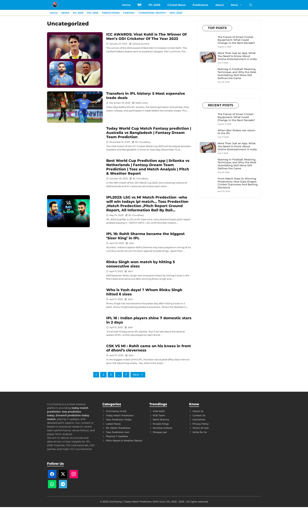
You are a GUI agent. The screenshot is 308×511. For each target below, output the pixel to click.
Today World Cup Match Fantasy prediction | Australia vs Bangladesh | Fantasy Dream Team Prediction (148, 132)
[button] (251, 5)
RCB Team (159, 415)
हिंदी (139, 5)
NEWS (65, 12)
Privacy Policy (200, 423)
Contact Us (198, 415)
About (219, 5)
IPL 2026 (154, 5)
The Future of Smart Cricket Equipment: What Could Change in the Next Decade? (236, 40)
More (234, 5)
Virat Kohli (159, 411)
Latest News (113, 423)
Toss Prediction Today (119, 419)
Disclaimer (198, 419)
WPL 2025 (176, 12)
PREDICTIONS (111, 12)
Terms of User (200, 427)
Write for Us (199, 432)
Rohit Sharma (161, 419)
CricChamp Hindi (116, 411)
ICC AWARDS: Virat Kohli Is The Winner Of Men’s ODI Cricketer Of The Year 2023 (146, 36)
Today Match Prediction (120, 415)
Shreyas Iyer (160, 432)
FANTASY (129, 12)
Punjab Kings (161, 423)
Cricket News (176, 5)
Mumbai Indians (162, 427)
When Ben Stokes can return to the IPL (236, 132)
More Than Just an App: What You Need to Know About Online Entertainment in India (237, 56)
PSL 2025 (92, 12)
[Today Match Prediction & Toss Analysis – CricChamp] (55, 5)
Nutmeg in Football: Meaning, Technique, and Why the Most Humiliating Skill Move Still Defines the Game (237, 73)
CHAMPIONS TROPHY (152, 12)
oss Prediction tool (118, 432)
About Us (198, 411)
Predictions (200, 5)
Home (126, 5)
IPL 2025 (78, 12)
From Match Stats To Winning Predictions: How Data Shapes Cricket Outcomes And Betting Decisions (238, 183)
